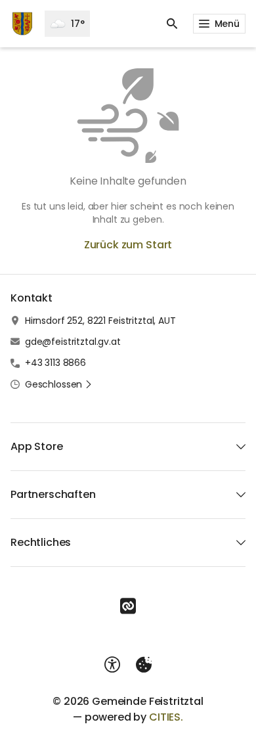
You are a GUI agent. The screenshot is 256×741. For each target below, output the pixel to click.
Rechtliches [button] (41, 542)
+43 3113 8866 (55, 362)
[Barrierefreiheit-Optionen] (112, 665)
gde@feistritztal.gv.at (73, 341)
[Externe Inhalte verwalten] (144, 665)
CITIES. (166, 717)
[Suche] (171, 23)
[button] (59, 384)
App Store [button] (37, 446)
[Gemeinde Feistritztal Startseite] (22, 23)
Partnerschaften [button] (53, 494)
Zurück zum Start (128, 244)
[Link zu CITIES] (128, 606)
